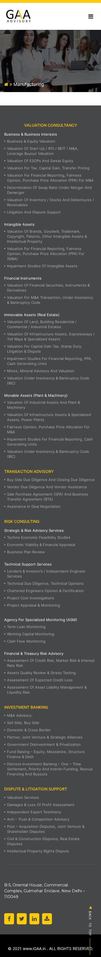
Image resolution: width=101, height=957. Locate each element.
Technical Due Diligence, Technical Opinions (45, 583)
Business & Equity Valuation (31, 141)
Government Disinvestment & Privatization (44, 744)
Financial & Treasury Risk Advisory (33, 653)
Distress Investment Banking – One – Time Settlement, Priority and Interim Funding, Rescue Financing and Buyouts (50, 769)
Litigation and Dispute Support (34, 212)
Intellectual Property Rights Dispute (38, 851)
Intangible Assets (19, 224)
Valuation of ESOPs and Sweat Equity (40, 160)
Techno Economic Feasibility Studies (38, 537)
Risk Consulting (21, 521)
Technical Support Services (28, 564)
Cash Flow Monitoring (26, 641)
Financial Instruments (23, 278)
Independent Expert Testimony (34, 812)
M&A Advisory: (20, 715)
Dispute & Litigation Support (35, 789)
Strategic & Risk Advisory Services (34, 530)
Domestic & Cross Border (29, 730)
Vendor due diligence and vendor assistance (47, 487)
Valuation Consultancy (50, 125)
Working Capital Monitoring (30, 634)
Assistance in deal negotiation (34, 506)
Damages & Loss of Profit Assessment (40, 804)
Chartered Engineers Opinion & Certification (45, 590)
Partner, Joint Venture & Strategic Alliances (44, 737)
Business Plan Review (26, 552)
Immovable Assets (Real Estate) (31, 314)
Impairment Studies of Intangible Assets (42, 266)
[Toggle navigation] (91, 16)
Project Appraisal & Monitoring (33, 605)
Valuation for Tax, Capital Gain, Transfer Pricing (48, 168)
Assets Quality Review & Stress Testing (41, 672)
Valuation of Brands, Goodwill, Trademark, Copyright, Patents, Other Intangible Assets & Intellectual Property (47, 236)
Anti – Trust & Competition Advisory (38, 819)
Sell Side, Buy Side (23, 722)
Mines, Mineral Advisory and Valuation (40, 371)
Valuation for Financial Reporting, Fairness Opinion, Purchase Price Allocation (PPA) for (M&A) (45, 253)
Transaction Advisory (29, 471)
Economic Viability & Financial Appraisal (41, 544)
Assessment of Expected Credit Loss (40, 680)
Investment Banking (26, 707)
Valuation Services (23, 797)
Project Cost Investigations (30, 598)
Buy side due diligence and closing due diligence (51, 479)
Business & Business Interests (30, 134)
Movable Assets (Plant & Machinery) (36, 395)
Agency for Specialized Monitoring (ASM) (40, 619)
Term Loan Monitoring (26, 626)
